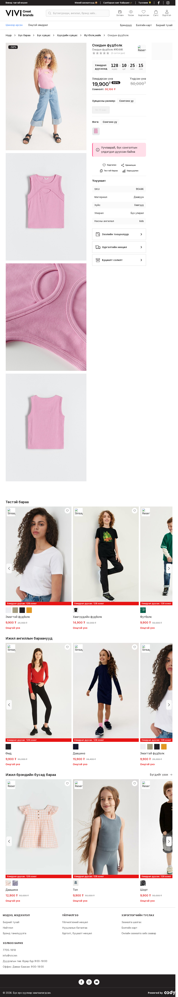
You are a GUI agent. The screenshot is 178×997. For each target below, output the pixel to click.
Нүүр (9, 35)
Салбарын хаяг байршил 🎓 (118, 3)
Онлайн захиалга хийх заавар (139, 933)
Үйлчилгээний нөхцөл (75, 922)
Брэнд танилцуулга (14, 933)
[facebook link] (158, 3)
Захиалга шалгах (131, 922)
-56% (13, 47)
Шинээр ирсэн (14, 25)
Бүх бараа (24, 35)
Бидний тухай (11, 922)
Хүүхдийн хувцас (67, 35)
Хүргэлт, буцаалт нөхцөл (77, 933)
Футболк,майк (92, 35)
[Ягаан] (96, 131)
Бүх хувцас (43, 35)
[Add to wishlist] (67, 510)
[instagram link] (168, 3)
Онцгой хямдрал (38, 25)
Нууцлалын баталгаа (74, 927)
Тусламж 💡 (144, 3)
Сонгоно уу (126, 100)
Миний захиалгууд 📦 (86, 3)
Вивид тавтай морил (16, 3)
